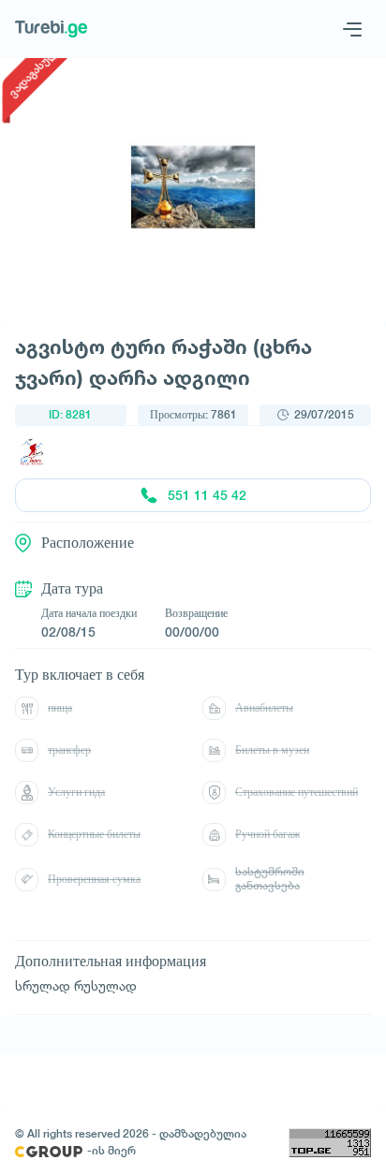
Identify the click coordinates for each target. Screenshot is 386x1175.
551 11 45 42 (207, 495)
